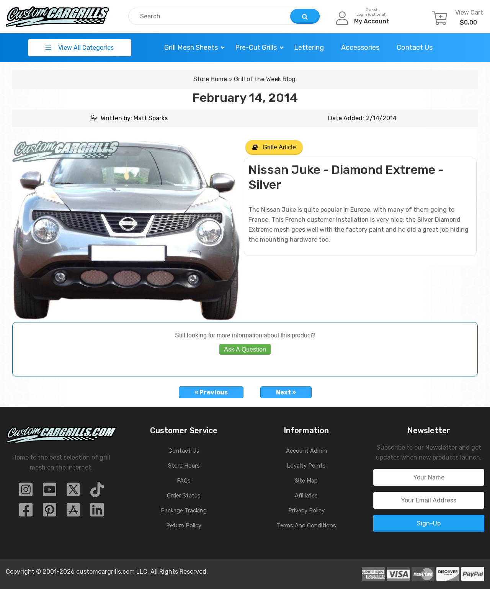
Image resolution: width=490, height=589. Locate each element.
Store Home (210, 79)
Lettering (309, 47)
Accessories (360, 47)
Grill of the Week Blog (265, 79)
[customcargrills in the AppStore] (73, 512)
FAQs (184, 480)
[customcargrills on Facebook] (26, 512)
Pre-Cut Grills (256, 47)
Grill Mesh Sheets (191, 47)
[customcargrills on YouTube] (49, 492)
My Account (371, 21)
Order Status (184, 495)
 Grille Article (274, 147)
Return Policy (183, 525)
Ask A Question (245, 349)
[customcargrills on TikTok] (97, 492)
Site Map (306, 480)
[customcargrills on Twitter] (73, 492)
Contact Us (415, 47)
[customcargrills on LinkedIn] (97, 512)
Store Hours (184, 465)
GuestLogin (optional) (371, 12)
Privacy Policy (306, 510)
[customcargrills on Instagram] (26, 492)
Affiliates (306, 495)
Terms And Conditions (306, 525)
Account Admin (306, 450)
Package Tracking (184, 510)
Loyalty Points (306, 465)
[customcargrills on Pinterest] (49, 512)
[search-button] (305, 16)
